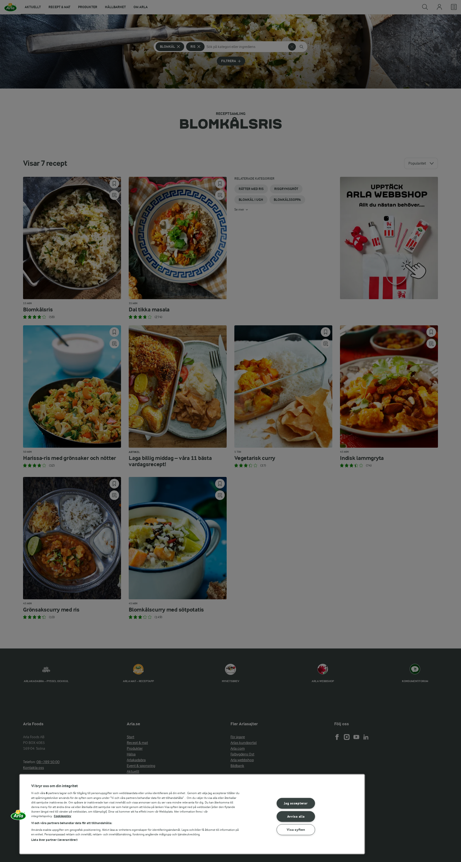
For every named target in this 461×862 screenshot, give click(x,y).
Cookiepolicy (62, 816)
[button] (18, 816)
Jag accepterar (295, 803)
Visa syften (296, 829)
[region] (192, 814)
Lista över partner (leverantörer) (54, 840)
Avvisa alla (296, 816)
